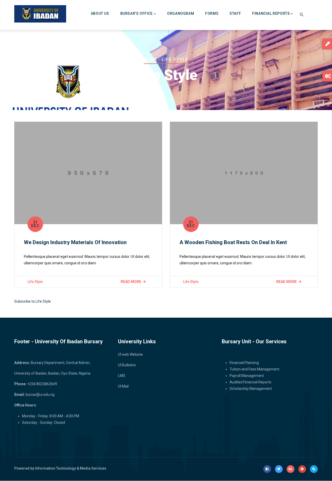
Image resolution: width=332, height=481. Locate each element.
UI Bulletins (127, 365)
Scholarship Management (251, 389)
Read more (131, 282)
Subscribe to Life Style (32, 301)
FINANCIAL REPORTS (271, 13)
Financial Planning (244, 363)
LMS (121, 376)
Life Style (35, 282)
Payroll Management (247, 376)
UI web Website (130, 354)
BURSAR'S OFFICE (136, 13)
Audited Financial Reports (250, 382)
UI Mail (123, 386)
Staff (235, 13)
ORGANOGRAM (180, 13)
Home (150, 59)
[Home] (40, 14)
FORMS (211, 13)
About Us (100, 13)
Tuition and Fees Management (254, 369)
